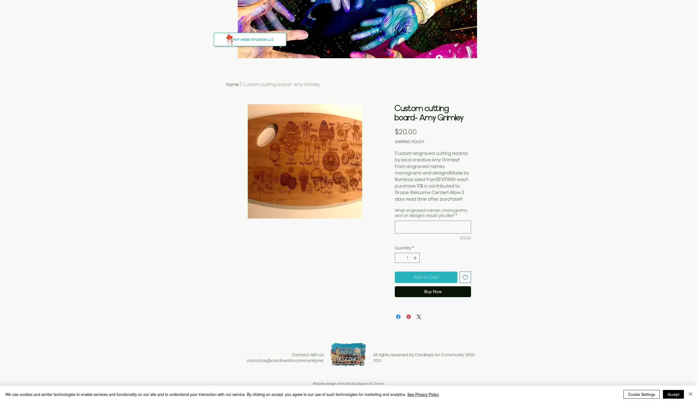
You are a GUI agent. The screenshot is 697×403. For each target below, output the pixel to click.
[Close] (690, 394)
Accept (673, 394)
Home (232, 84)
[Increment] (415, 258)
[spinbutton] (407, 258)
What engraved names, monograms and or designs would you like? (431, 213)
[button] (471, 58)
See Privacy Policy (423, 394)
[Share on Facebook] (398, 316)
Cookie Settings (641, 394)
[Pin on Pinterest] (408, 316)
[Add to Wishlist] (465, 277)
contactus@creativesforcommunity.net (285, 360)
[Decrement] (399, 258)
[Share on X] (419, 316)
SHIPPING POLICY (409, 141)
